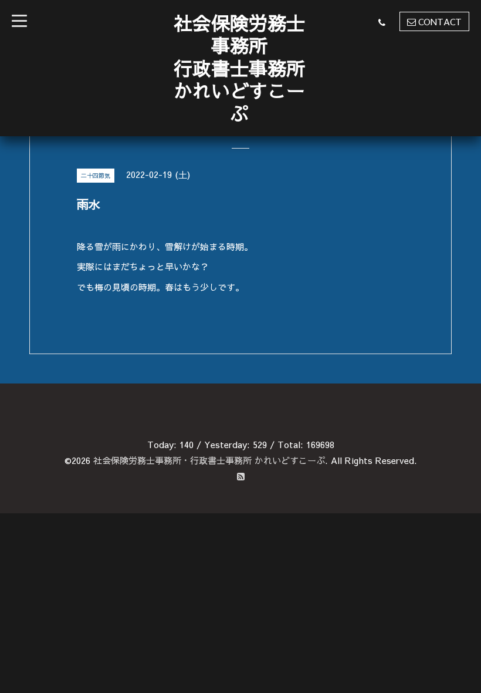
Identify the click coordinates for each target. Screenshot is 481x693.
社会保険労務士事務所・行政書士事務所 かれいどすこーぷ (209, 460)
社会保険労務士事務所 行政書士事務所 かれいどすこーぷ (239, 67)
